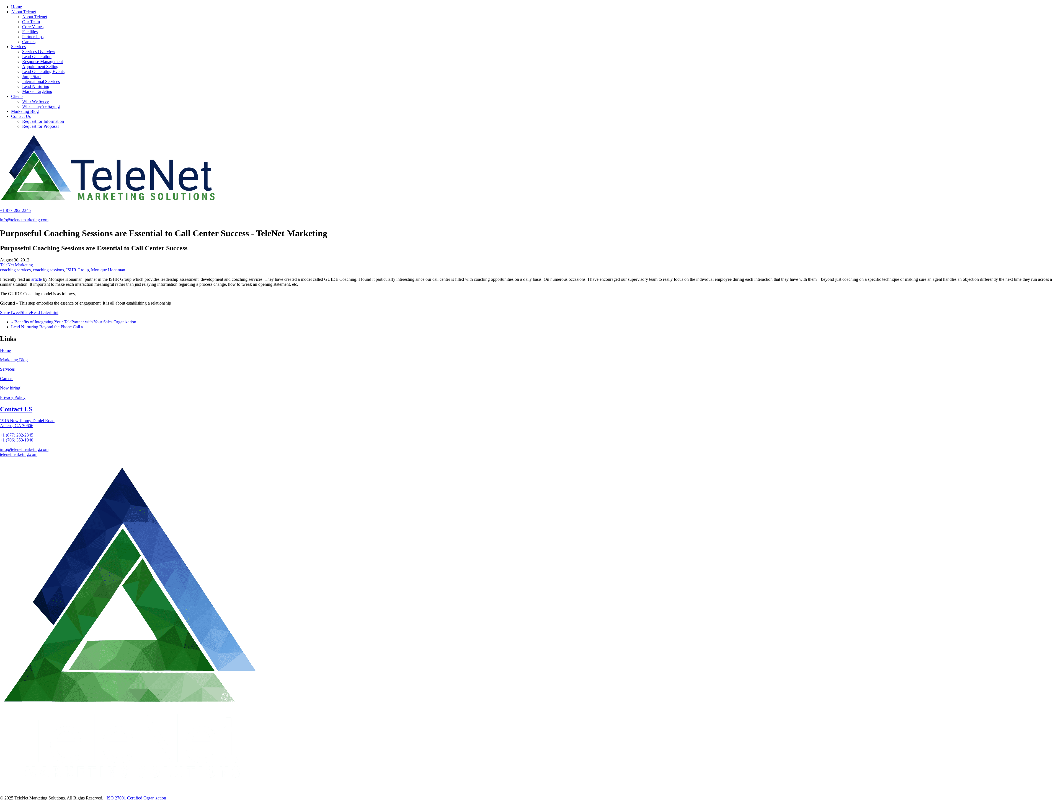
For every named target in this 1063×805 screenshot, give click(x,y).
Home (5, 350)
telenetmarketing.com (18, 454)
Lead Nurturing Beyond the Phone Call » (47, 326)
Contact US (16, 409)
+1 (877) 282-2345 (16, 435)
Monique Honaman (108, 270)
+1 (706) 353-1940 (16, 440)
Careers (6, 378)
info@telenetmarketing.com (24, 219)
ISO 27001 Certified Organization (136, 798)
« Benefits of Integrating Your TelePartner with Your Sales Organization (73, 322)
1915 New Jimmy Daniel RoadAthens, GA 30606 (27, 423)
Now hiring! (11, 388)
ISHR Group (77, 270)
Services (7, 369)
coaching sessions (48, 270)
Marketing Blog (14, 359)
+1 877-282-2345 (15, 210)
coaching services (15, 270)
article (36, 279)
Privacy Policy (12, 397)
